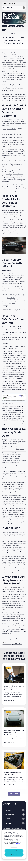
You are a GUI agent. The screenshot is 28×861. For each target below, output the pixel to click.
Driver (4, 26)
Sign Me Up (5, 642)
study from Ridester (9, 129)
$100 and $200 (20, 410)
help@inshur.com (16, 829)
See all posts (14, 793)
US (3, 29)
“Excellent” (11, 298)
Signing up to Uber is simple (11, 210)
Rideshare (20, 26)
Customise (14, 847)
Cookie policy (16, 843)
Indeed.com (9, 403)
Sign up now (6, 309)
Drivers (5, 3)
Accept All (14, 851)
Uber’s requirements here (14, 174)
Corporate (11, 3)
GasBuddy (15, 471)
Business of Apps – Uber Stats (12, 644)
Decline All (14, 854)
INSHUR (12, 26)
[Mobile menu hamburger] (24, 7)
